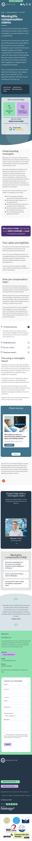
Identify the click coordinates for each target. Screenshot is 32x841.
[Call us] (24, 4)
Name (6, 684)
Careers (4, 795)
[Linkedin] (9, 804)
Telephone (7, 707)
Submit (8, 744)
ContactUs (9, 112)
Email (6, 700)
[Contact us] (21, 4)
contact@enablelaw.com (8, 660)
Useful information (19, 795)
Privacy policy (23, 791)
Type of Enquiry (9, 713)
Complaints (15, 791)
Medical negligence (12, 12)
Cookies (10, 795)
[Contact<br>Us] (9, 107)
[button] (29, 4)
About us (28, 795)
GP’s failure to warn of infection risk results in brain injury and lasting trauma (15, 436)
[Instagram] (14, 804)
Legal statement (5, 791)
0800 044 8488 (6, 666)
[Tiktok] (12, 804)
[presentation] (15, 543)
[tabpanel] (16, 529)
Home (3, 12)
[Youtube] (16, 804)
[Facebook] (7, 804)
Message (7, 719)
